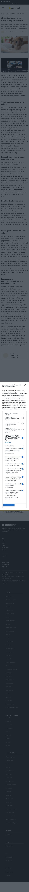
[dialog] (14, 446)
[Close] (25, 385)
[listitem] (14, 414)
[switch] (23, 418)
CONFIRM (9, 504)
